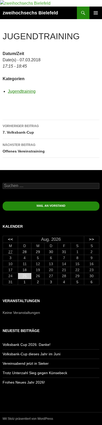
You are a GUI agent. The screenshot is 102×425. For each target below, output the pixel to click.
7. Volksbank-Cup (21, 129)
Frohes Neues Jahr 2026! (24, 382)
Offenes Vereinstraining (24, 148)
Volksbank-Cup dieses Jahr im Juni (31, 354)
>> (91, 239)
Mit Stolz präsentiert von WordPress (28, 419)
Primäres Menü (95, 13)
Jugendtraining (22, 91)
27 (10, 252)
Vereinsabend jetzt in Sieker (26, 363)
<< (10, 239)
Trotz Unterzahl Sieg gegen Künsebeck (35, 373)
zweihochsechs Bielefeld (30, 12)
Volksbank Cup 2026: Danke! (26, 344)
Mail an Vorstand (51, 205)
